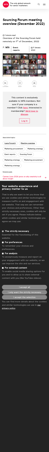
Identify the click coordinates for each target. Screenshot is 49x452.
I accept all (24, 287)
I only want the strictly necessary (24, 292)
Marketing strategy (35, 148)
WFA (7, 47)
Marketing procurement (14, 148)
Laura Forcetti (10, 143)
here (25, 107)
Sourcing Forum (26, 154)
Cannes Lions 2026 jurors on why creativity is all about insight (22, 178)
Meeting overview (28, 143)
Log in (24, 120)
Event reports (10, 154)
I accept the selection (24, 297)
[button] (44, 4)
